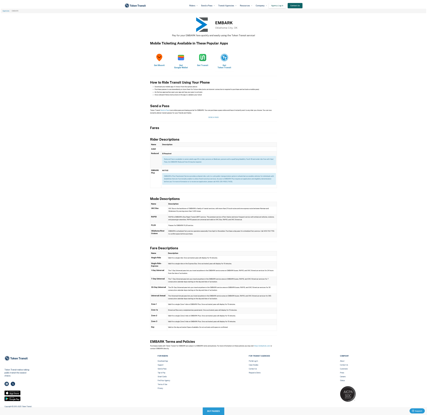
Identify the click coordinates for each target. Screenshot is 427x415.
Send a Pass (165, 110)
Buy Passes (213, 411)
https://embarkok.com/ (262, 346)
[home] (136, 6)
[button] (193, 5)
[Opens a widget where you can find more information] (417, 411)
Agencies (6, 11)
